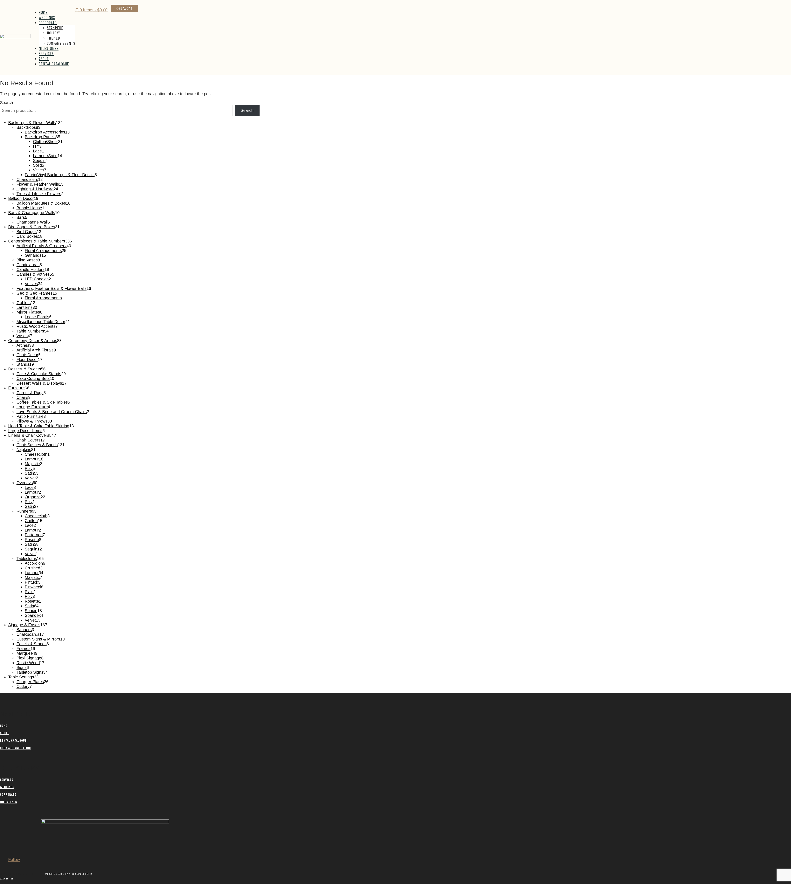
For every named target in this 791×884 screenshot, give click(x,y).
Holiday (53, 32)
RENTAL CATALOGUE (13, 740)
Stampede (55, 27)
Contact (123, 8)
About (44, 58)
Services (46, 53)
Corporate (48, 22)
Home (43, 12)
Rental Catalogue (54, 63)
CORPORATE (8, 794)
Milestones (49, 48)
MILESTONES (8, 802)
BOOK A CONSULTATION (15, 748)
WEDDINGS (7, 787)
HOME (3, 725)
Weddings (47, 17)
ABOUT (4, 733)
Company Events (61, 43)
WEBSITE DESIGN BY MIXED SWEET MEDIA (68, 873)
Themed (53, 37)
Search (6, 102)
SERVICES (6, 779)
